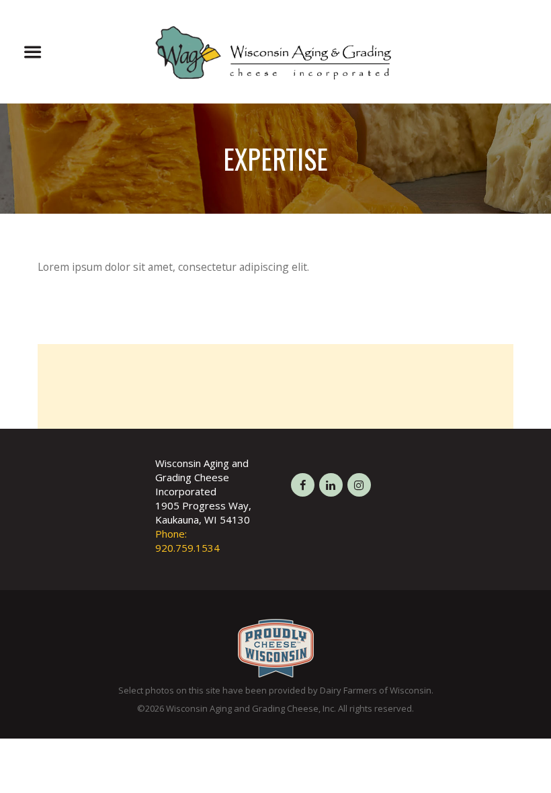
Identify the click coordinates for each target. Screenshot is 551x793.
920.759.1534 (187, 547)
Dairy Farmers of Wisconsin (375, 690)
